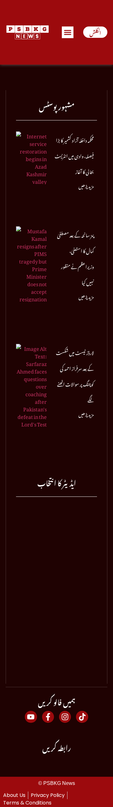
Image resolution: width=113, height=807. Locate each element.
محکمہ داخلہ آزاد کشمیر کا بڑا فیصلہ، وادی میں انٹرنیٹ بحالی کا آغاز (74, 155)
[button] (68, 32)
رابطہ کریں (56, 746)
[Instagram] (65, 717)
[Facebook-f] (48, 717)
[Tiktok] (82, 717)
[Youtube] (31, 717)
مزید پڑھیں (86, 185)
